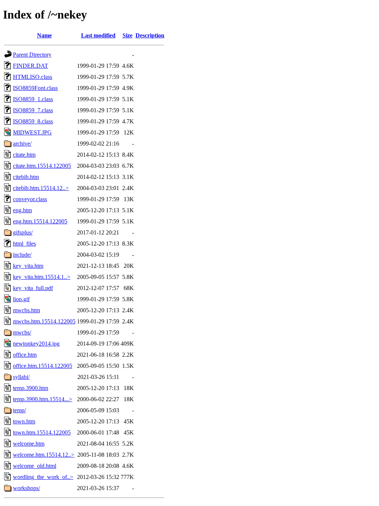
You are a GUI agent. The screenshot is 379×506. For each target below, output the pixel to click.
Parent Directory (32, 54)
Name (44, 35)
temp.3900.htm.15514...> (42, 399)
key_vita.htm (28, 266)
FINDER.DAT (30, 66)
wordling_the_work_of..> (43, 477)
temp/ (19, 410)
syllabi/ (21, 377)
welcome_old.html (34, 466)
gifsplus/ (23, 232)
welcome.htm (28, 443)
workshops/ (26, 488)
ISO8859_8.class (33, 121)
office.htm (25, 355)
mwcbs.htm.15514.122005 (44, 321)
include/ (22, 255)
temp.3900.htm (30, 388)
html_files (24, 243)
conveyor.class (30, 199)
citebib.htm (26, 177)
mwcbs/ (22, 332)
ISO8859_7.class (33, 110)
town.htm (24, 421)
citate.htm (24, 155)
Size (128, 35)
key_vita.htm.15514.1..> (41, 277)
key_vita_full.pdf (33, 288)
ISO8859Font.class (35, 88)
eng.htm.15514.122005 (40, 221)
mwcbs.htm (26, 310)
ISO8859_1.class (33, 99)
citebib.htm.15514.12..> (41, 188)
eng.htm (22, 210)
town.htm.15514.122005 (42, 432)
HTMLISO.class (32, 77)
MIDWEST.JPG (32, 132)
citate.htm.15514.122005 (42, 166)
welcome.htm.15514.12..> (43, 455)
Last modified (98, 35)
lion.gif (21, 299)
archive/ (22, 143)
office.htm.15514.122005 (42, 366)
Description (149, 35)
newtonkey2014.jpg (36, 343)
